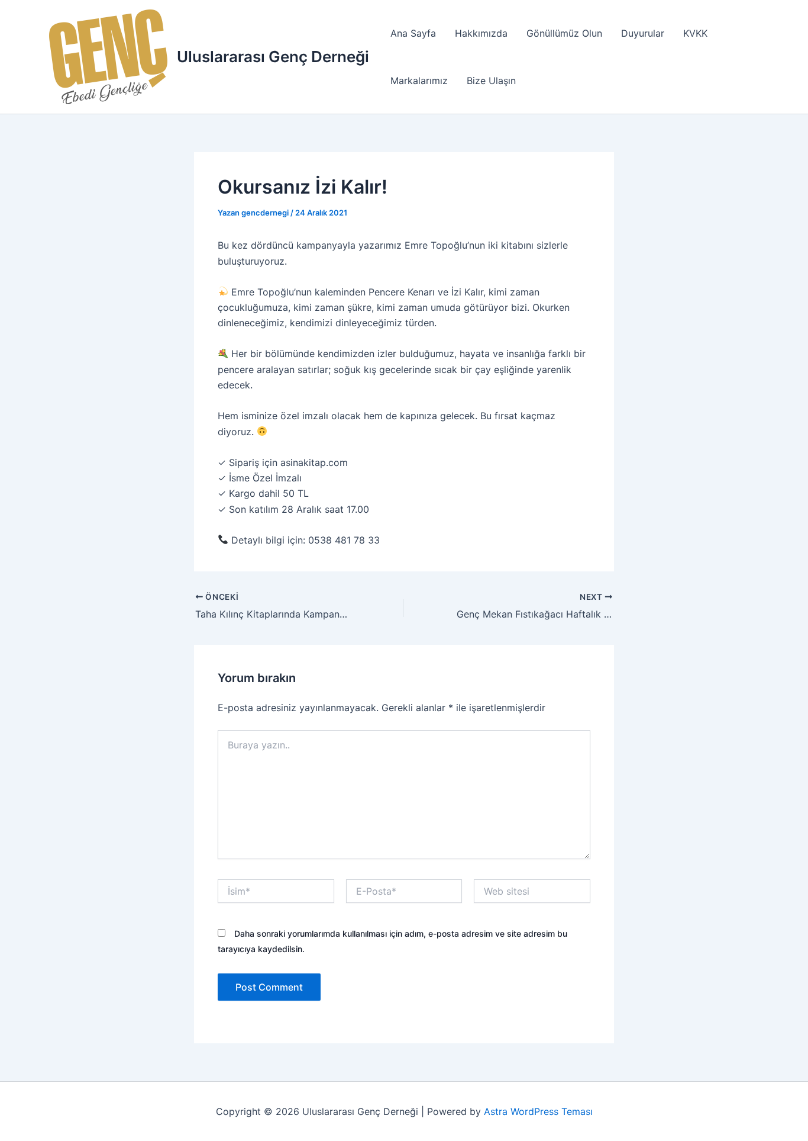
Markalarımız (419, 80)
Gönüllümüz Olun (564, 33)
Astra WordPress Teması (538, 1111)
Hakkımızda (481, 33)
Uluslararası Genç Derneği (273, 56)
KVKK (695, 33)
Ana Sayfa (413, 33)
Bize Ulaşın (491, 80)
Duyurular (642, 33)
